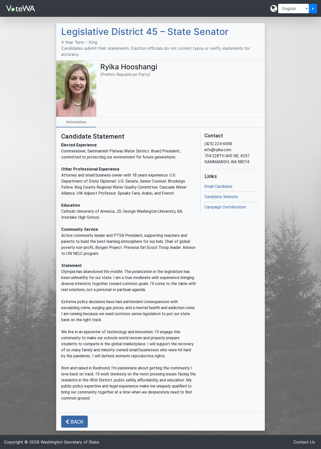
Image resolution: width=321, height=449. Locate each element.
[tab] (76, 122)
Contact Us (304, 441)
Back (76, 421)
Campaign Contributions (225, 207)
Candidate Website (221, 196)
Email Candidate (218, 186)
